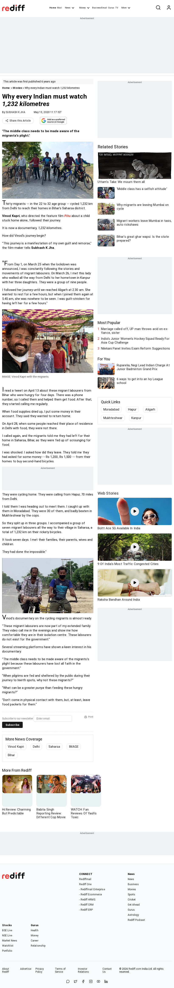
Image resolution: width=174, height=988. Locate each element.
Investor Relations (83, 970)
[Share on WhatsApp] (68, 982)
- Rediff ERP (86, 909)
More (123, 7)
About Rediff (5, 970)
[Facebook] (83, 982)
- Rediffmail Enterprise (92, 889)
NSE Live (7, 935)
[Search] (158, 7)
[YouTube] (98, 982)
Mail (59, 7)
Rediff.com (135, 968)
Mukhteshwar (112, 418)
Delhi (36, 747)
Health (34, 930)
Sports (131, 894)
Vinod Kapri (16, 747)
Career (34, 940)
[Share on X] (75, 982)
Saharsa (54, 747)
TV (116, 7)
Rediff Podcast (136, 920)
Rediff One (85, 884)
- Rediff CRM (86, 904)
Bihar (11, 755)
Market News (9, 940)
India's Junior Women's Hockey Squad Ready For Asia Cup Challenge (135, 340)
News (67, 7)
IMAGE (74, 747)
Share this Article (20, 120)
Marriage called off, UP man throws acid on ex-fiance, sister (134, 331)
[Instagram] (91, 982)
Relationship (38, 945)
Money (82, 7)
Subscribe (12, 724)
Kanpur (136, 418)
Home (52, 7)
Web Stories (108, 493)
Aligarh (150, 409)
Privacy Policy (39, 970)
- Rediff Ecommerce (90, 894)
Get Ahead (134, 904)
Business (133, 884)
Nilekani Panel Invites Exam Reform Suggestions (135, 348)
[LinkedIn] (106, 982)
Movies (17, 87)
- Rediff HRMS (87, 899)
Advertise (25, 968)
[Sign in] (169, 7)
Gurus (111, 7)
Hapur (132, 409)
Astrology (133, 914)
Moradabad (111, 409)
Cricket (132, 899)
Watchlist (7, 945)
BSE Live (7, 930)
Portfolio (7, 950)
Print (90, 716)
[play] (134, 511)
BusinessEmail (99, 7)
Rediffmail (85, 879)
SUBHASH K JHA (15, 112)
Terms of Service (60, 970)
